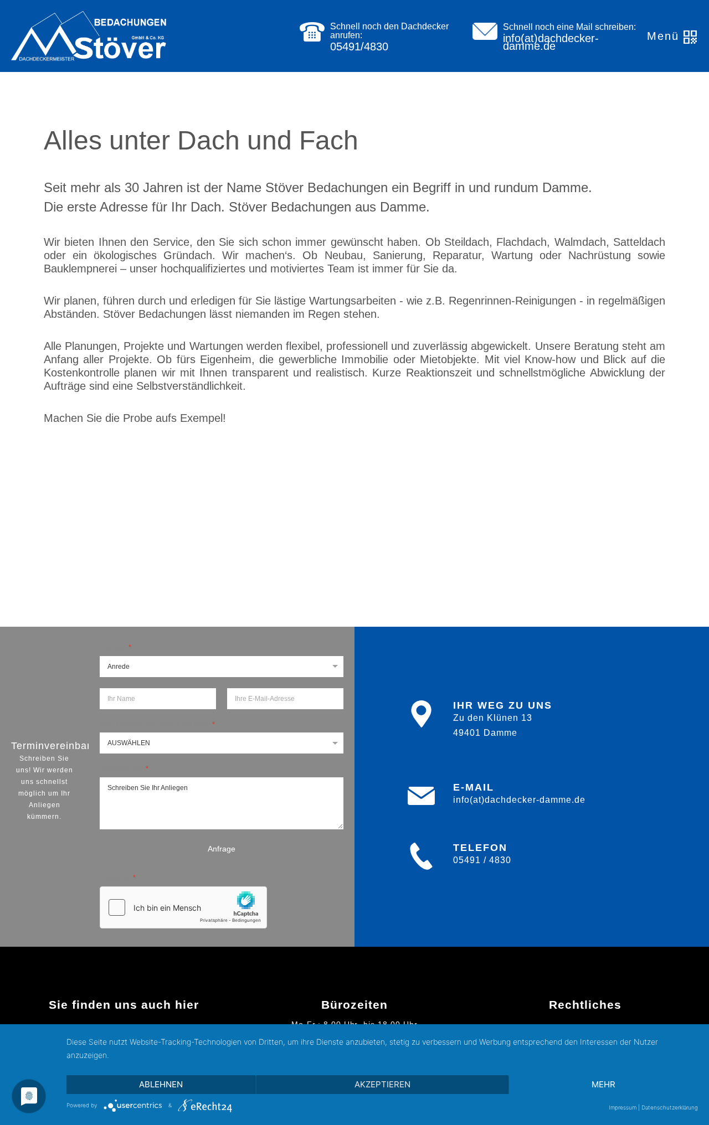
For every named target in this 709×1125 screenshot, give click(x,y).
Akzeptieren (382, 1084)
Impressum (622, 1107)
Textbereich (124, 769)
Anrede (116, 647)
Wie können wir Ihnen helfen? (157, 724)
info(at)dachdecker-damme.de (551, 42)
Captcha (118, 878)
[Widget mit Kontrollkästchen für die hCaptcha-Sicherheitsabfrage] (183, 907)
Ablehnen (161, 1084)
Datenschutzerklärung (669, 1107)
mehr (603, 1084)
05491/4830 (359, 46)
